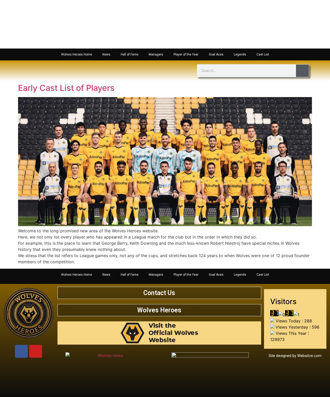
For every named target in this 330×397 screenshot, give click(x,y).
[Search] (302, 71)
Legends (240, 54)
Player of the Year (186, 54)
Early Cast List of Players (66, 88)
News (106, 54)
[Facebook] (21, 351)
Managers (156, 54)
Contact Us (159, 293)
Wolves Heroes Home (76, 54)
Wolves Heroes (159, 310)
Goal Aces (216, 54)
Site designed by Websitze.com (295, 355)
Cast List (263, 54)
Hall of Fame (129, 54)
